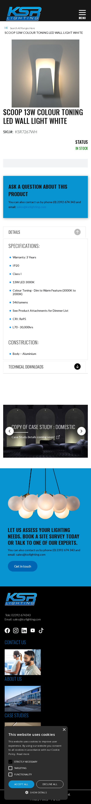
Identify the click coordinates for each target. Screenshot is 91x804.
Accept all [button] (21, 784)
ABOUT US (13, 678)
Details (14, 232)
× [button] (64, 729)
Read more (23, 754)
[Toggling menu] (82, 14)
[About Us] (23, 710)
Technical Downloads (25, 366)
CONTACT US (15, 642)
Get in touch (22, 566)
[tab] (44, 232)
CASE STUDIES (16, 715)
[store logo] (24, 13)
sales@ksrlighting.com (31, 207)
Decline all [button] (50, 784)
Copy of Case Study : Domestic (43, 426)
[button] (35, 792)
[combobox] (45, 28)
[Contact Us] (23, 674)
